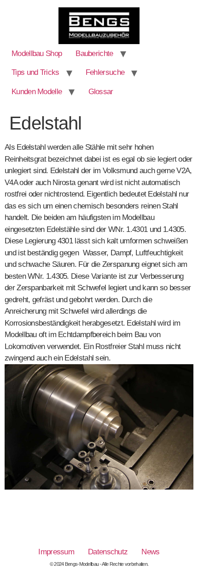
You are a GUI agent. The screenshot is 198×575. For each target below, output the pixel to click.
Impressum (56, 551)
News (150, 551)
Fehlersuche (105, 72)
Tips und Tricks (35, 72)
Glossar (100, 91)
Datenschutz (108, 551)
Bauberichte (94, 53)
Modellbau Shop (37, 53)
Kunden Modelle (37, 91)
